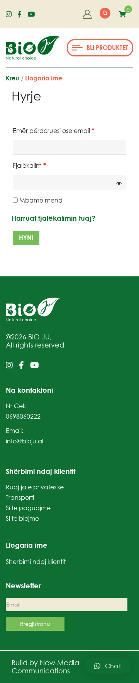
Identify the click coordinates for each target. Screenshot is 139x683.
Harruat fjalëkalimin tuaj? (53, 218)
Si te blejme (22, 518)
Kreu (12, 78)
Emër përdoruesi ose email (53, 131)
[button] (100, 47)
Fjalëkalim (29, 165)
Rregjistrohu (35, 623)
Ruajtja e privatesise (35, 487)
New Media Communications (45, 666)
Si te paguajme (28, 508)
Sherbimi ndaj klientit (36, 561)
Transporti (20, 497)
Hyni (26, 238)
